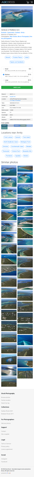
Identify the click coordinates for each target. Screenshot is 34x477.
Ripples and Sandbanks (17, 62)
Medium (18, 75)
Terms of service (6, 443)
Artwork (8, 57)
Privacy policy (5, 446)
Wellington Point (25, 142)
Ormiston (5, 146)
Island (26, 57)
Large (18, 81)
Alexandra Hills (27, 151)
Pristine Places (17, 57)
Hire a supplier (5, 434)
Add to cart (17, 87)
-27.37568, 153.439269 (15, 100)
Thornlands (9, 156)
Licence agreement (6, 449)
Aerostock (8, 2)
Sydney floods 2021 (7, 411)
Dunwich (17, 137)
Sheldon (25, 156)
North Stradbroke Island (11, 142)
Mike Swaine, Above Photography (19, 36)
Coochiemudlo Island (17, 146)
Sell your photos (6, 423)
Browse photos (5, 397)
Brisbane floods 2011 (7, 414)
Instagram (4, 459)
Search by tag (5, 403)
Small (18, 69)
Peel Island (26, 137)
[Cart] (28, 2)
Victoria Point (16, 151)
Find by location (5, 400)
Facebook (4, 462)
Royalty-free (13, 96)
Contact (3, 431)
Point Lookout (8, 137)
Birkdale (28, 146)
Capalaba (17, 156)
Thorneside (6, 151)
